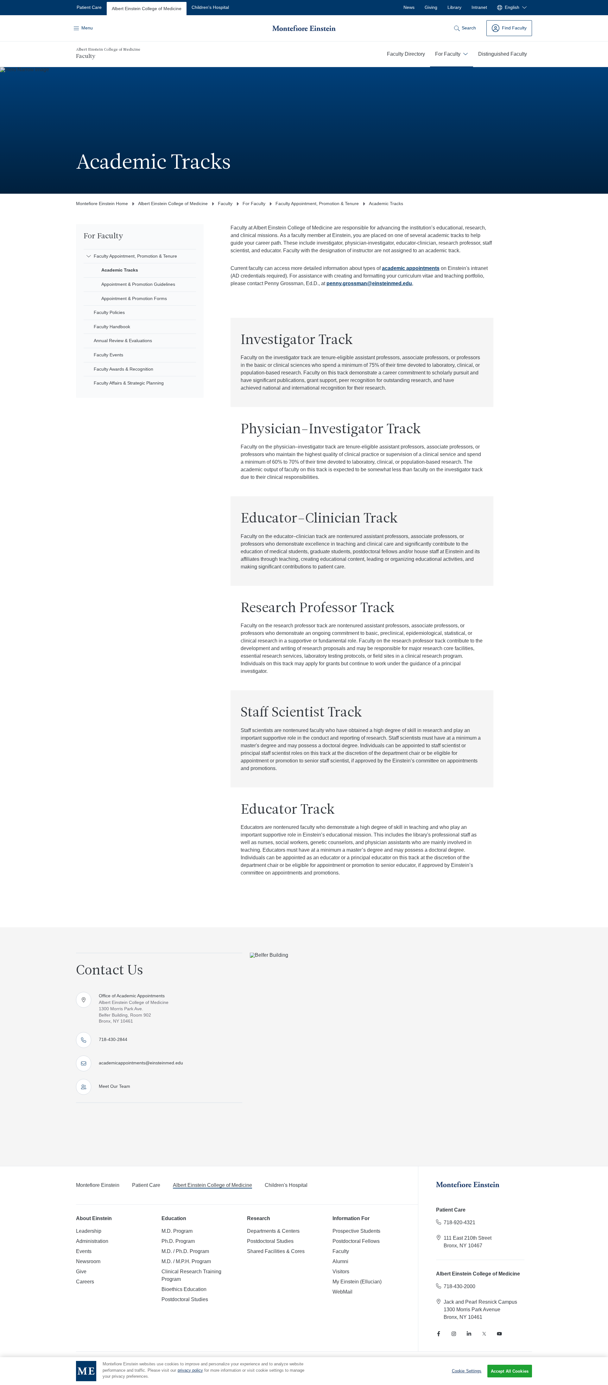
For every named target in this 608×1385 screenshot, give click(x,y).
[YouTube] (499, 1333)
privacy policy (190, 1370)
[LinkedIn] (469, 1333)
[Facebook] (438, 1333)
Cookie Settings (467, 1371)
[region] (304, 1371)
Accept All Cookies (510, 1371)
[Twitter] (484, 1333)
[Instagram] (453, 1333)
